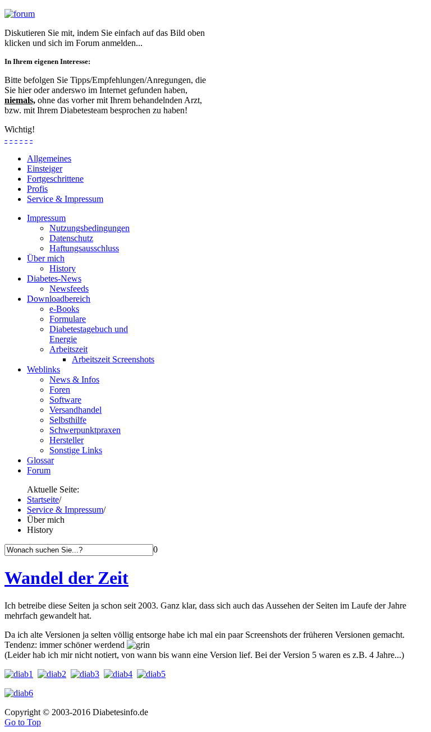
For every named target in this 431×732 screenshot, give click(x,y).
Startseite (43, 499)
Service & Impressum (65, 509)
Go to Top (22, 722)
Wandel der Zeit (66, 578)
